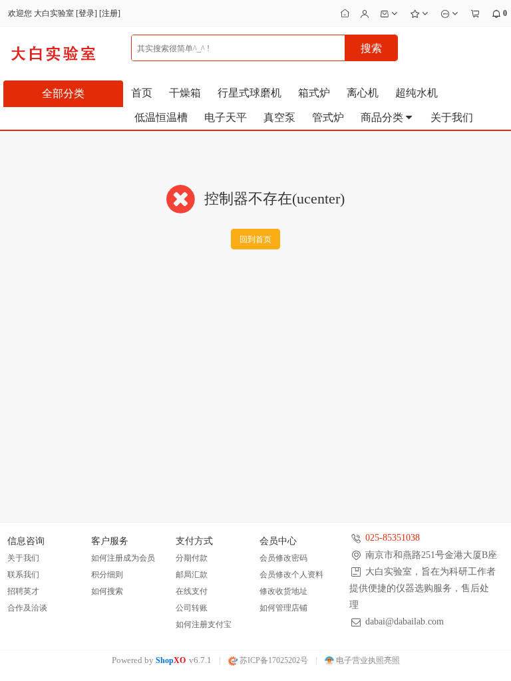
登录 (86, 13)
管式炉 (328, 117)
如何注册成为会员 (123, 558)
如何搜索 (107, 591)
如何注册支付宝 (204, 624)
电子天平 (225, 117)
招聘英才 (23, 591)
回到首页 (255, 239)
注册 (110, 13)
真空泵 (279, 117)
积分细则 (107, 574)
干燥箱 (185, 92)
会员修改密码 (283, 558)
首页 (141, 92)
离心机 (363, 92)
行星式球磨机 (249, 92)
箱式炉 (314, 92)
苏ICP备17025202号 (273, 660)
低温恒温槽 (161, 117)
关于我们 (451, 117)
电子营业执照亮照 (367, 660)
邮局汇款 (192, 574)
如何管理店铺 (283, 608)
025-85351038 (392, 538)
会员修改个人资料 (291, 574)
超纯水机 (416, 92)
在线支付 (192, 591)
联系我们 (23, 574)
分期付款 (192, 558)
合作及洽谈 (27, 608)
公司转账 (192, 608)
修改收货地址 (283, 591)
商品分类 (383, 117)
